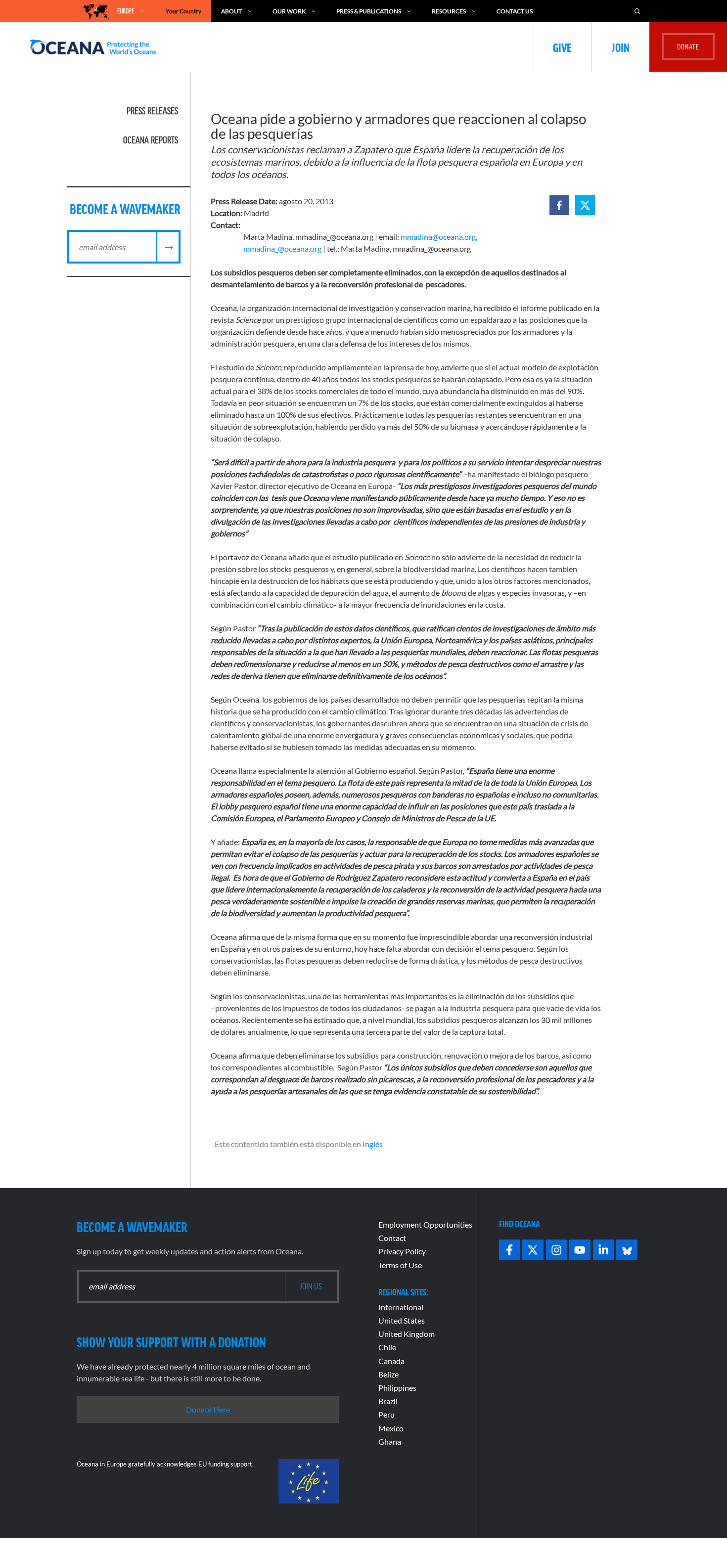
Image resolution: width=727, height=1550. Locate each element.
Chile (387, 1347)
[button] (559, 205)
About (231, 11)
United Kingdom (406, 1333)
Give (562, 47)
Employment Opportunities (425, 1224)
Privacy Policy (402, 1251)
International (400, 1307)
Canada (391, 1361)
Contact (392, 1237)
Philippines (397, 1387)
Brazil (388, 1401)
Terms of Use (400, 1265)
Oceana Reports (150, 140)
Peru (386, 1414)
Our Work (289, 11)
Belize (388, 1374)
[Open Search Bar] (637, 11)
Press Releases (152, 111)
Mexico (391, 1428)
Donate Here (208, 1409)
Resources (449, 11)
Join (621, 47)
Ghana (389, 1441)
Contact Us (515, 11)
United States (401, 1320)
